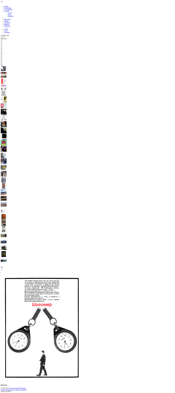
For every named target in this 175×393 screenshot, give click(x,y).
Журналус (7, 26)
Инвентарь (7, 8)
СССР (10, 13)
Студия (6, 11)
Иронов (6, 24)
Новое (6, 6)
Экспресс (7, 22)
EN (2, 1)
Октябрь (10, 16)
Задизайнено (8, 9)
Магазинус (7, 19)
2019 (9, 14)
